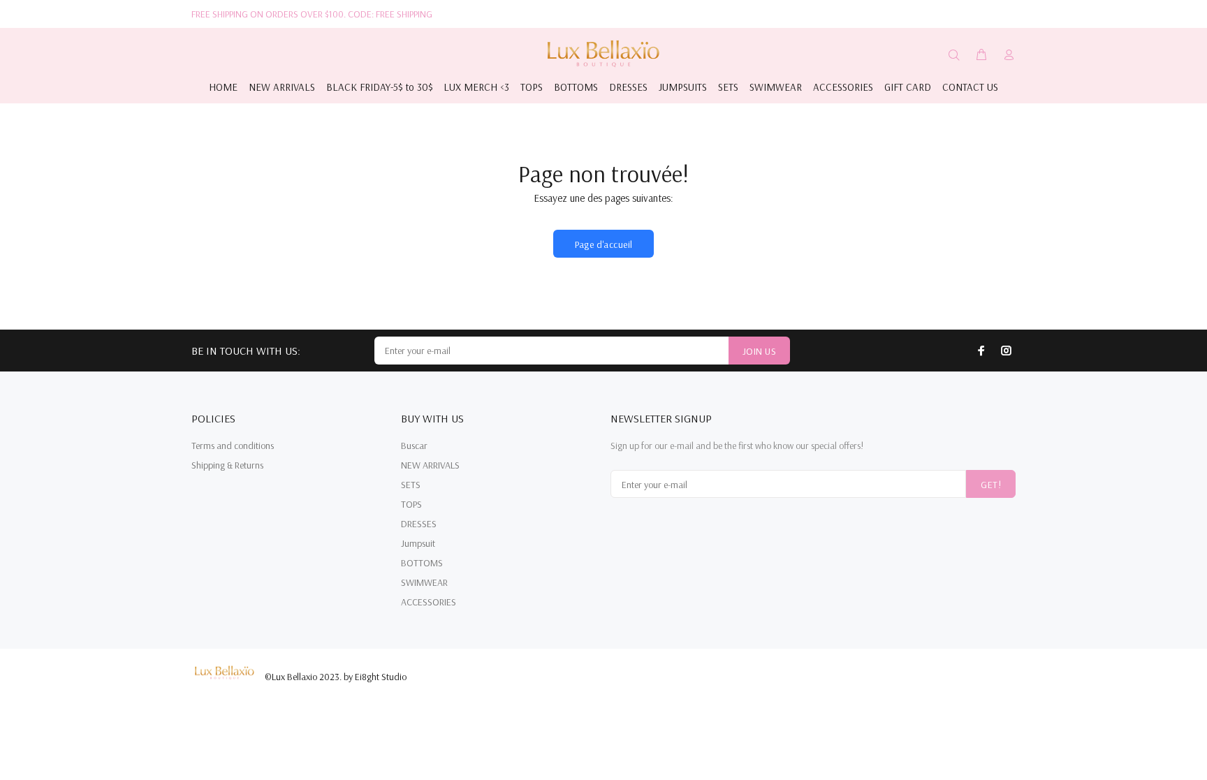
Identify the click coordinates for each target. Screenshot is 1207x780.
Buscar (414, 445)
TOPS (411, 504)
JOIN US (759, 351)
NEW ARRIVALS (430, 465)
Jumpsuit (418, 543)
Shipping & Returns (227, 465)
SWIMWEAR (424, 582)
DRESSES (419, 523)
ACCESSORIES (428, 602)
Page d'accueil (604, 244)
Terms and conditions (232, 445)
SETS (410, 484)
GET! (991, 484)
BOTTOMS (422, 563)
